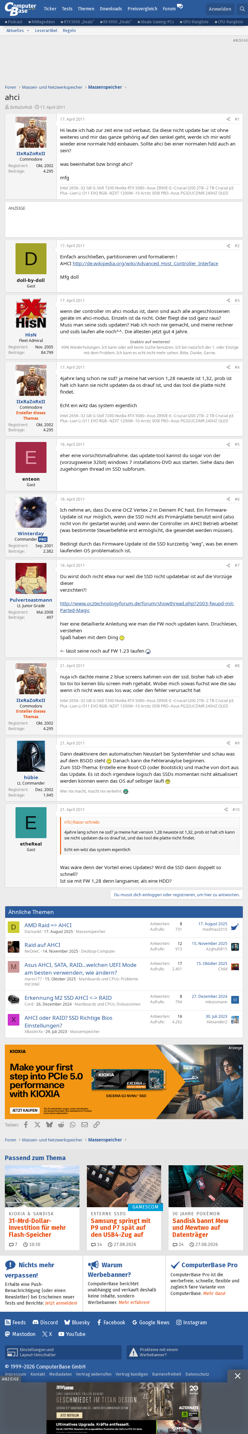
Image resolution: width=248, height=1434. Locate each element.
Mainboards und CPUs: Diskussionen (107, 1004)
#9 (237, 743)
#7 (237, 565)
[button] (28, 30)
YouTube (76, 1334)
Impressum (15, 1374)
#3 (237, 300)
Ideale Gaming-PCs (157, 22)
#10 (236, 809)
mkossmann (216, 1002)
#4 (237, 367)
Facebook (114, 1322)
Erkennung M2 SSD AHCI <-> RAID (68, 997)
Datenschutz (197, 1374)
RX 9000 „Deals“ (117, 22)
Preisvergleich (142, 9)
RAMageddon (43, 22)
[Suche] (242, 9)
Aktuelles (15, 30)
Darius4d (33, 931)
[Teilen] (228, 119)
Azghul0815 (216, 949)
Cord (29, 1004)
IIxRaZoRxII (21, 107)
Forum (169, 9)
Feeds (19, 1322)
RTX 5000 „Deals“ (79, 22)
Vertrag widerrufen (93, 1374)
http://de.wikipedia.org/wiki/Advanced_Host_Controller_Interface (145, 263)
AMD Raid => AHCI (48, 925)
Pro (42, 539)
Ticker (50, 9)
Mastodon (24, 1334)
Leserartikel (46, 30)
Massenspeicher (91, 931)
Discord (49, 1322)
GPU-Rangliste (196, 22)
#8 (237, 665)
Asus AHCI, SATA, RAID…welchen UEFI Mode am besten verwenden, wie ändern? (81, 968)
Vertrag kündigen (132, 1374)
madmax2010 (214, 929)
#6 (237, 499)
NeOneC (32, 951)
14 (99, 1244)
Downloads (111, 9)
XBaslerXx (34, 1031)
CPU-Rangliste (230, 22)
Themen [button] (86, 9)
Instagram (195, 1322)
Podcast (15, 22)
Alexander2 (217, 1022)
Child (222, 969)
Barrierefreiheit (166, 1374)
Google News (154, 1322)
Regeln (69, 30)
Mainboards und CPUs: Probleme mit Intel (81, 981)
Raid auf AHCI (42, 944)
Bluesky (81, 1322)
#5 (237, 444)
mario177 (33, 979)
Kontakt (37, 1374)
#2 (237, 245)
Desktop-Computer (98, 951)
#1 (237, 119)
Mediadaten (60, 1374)
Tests (67, 9)
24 (180, 1244)
